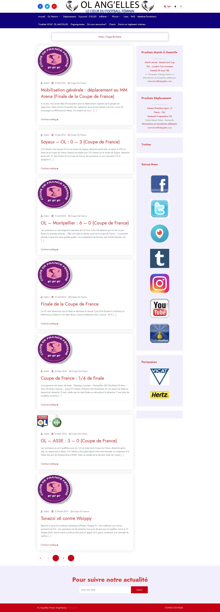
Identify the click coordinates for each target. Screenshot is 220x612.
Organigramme (77, 24)
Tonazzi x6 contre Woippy (66, 518)
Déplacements (69, 16)
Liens (126, 16)
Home (101, 36)
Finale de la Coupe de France (70, 304)
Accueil (41, 16)
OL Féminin (53, 16)
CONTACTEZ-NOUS (174, 607)
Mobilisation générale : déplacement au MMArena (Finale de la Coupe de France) (84, 93)
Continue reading (48, 119)
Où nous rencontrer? (96, 24)
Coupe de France (113, 36)
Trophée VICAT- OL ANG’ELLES (53, 24)
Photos (115, 16)
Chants (112, 24)
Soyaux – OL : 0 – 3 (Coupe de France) (80, 142)
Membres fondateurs (147, 16)
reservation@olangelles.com (160, 81)
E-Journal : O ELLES (88, 16)
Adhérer (103, 16)
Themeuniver (72, 607)
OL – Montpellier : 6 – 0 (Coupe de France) (85, 223)
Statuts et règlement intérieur (132, 24)
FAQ (133, 16)
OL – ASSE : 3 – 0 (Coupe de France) (79, 440)
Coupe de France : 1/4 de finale (72, 378)
